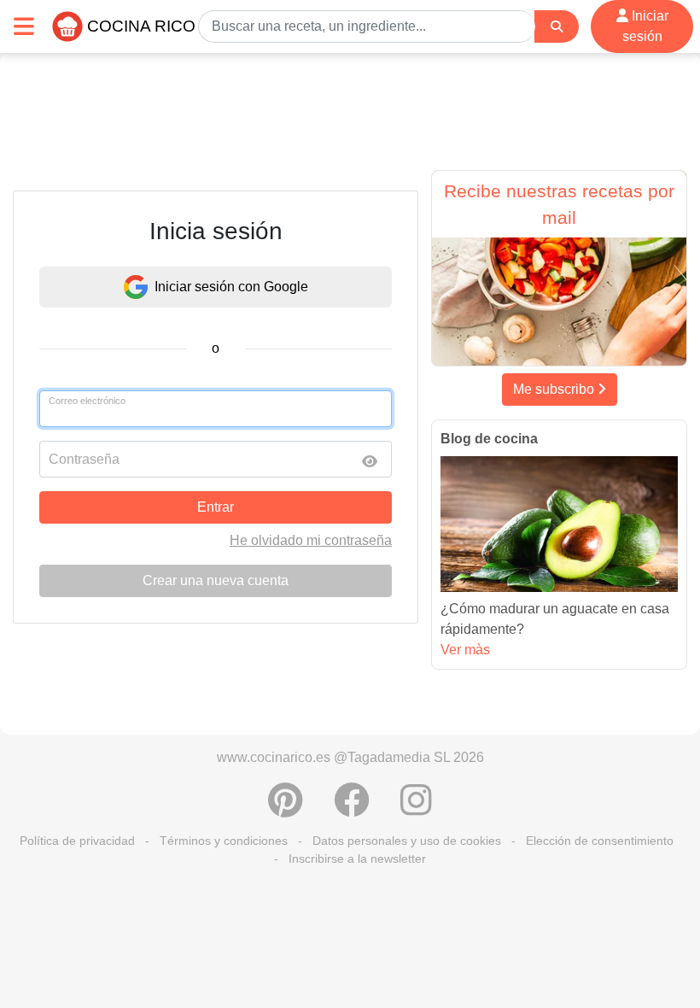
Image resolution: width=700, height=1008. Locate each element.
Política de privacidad (77, 840)
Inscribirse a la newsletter (357, 858)
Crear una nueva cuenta (216, 580)
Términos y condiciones (224, 840)
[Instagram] (416, 809)
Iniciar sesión (645, 26)
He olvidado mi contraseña (311, 540)
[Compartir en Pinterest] (285, 809)
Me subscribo (555, 389)
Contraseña (84, 459)
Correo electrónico (87, 401)
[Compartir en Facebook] (352, 809)
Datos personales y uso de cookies (406, 840)
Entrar (215, 507)
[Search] (556, 27)
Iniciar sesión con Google (231, 286)
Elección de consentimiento (600, 840)
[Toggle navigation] (24, 26)
